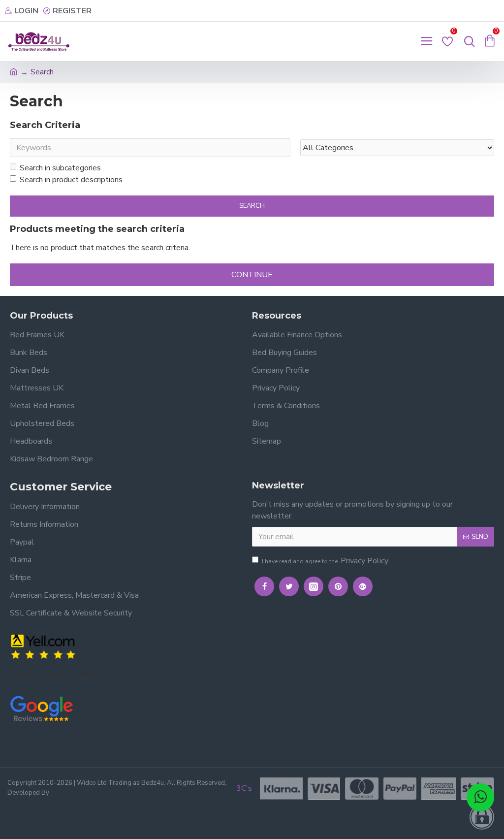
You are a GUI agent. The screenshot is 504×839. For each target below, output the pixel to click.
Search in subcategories (60, 167)
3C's (244, 788)
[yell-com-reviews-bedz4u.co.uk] (44, 645)
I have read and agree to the (325, 560)
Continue (252, 274)
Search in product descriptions (71, 179)
